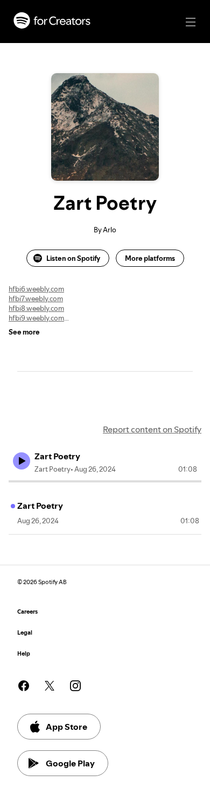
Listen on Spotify (73, 258)
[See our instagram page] (75, 685)
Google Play (70, 763)
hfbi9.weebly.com (36, 318)
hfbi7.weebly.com (36, 298)
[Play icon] (21, 461)
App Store (66, 727)
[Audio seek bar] (105, 481)
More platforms (150, 258)
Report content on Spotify (152, 429)
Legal (24, 633)
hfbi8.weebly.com (36, 308)
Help (23, 654)
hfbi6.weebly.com (36, 289)
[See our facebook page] (23, 685)
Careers (27, 612)
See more (24, 332)
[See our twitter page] (49, 685)
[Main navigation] (190, 22)
